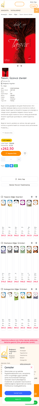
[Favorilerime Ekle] (25, 153)
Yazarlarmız (23, 355)
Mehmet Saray (35, 277)
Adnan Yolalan (9, 277)
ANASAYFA (5, 10)
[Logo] (3, 4)
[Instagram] (35, 394)
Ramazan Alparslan (16, 323)
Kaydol (33, 6)
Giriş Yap (33, 2)
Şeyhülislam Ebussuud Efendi (9, 323)
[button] (3, 159)
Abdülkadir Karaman (3, 277)
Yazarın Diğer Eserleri (13, 197)
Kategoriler (23, 360)
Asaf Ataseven (35, 323)
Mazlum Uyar (22, 277)
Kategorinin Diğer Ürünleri (15, 289)
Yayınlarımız (23, 353)
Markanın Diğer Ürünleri (14, 243)
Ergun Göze (29, 323)
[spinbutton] (11, 159)
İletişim (22, 357)
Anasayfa (23, 350)
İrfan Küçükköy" (16, 277)
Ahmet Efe (6, 81)
